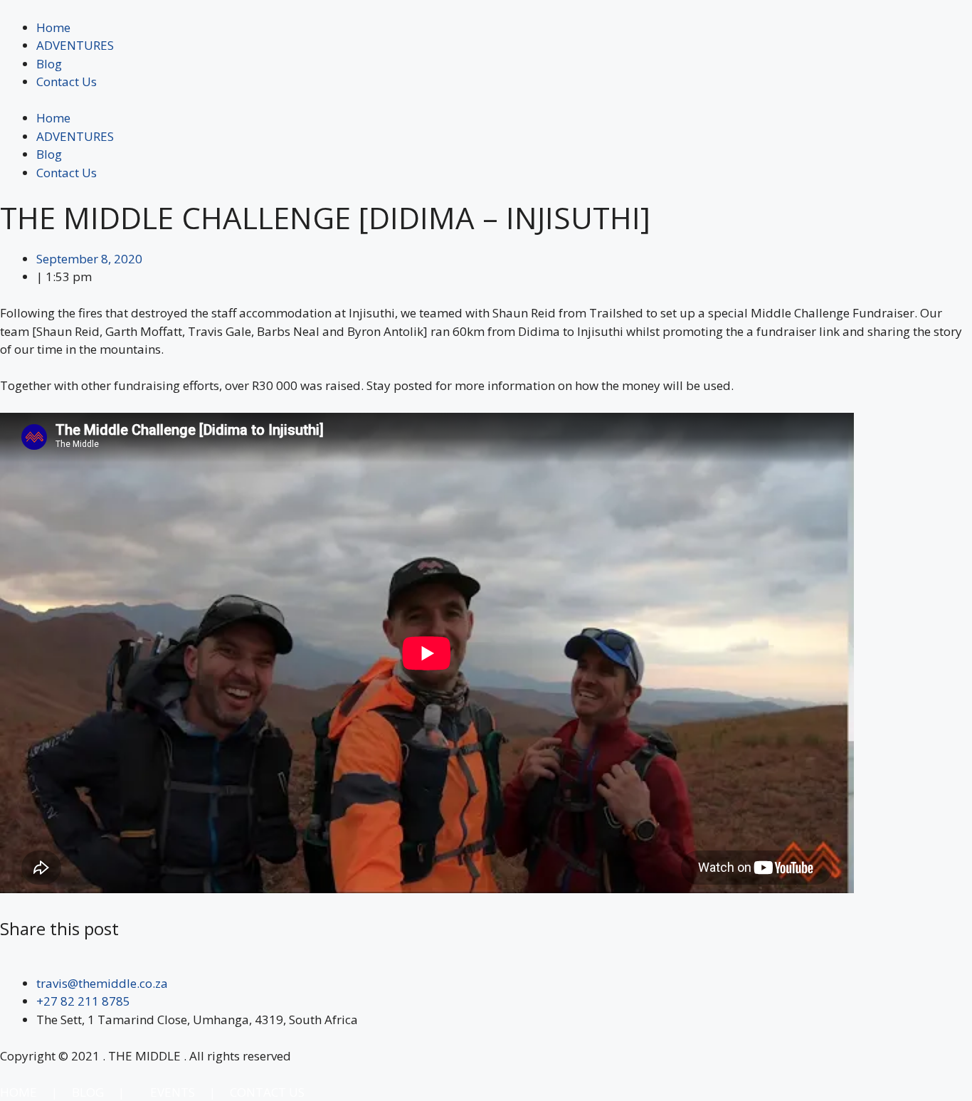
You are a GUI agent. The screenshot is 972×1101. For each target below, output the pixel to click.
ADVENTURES (75, 45)
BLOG (88, 1092)
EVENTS (172, 1092)
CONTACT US (267, 1092)
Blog (49, 64)
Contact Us (66, 81)
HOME (20, 1092)
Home (53, 27)
